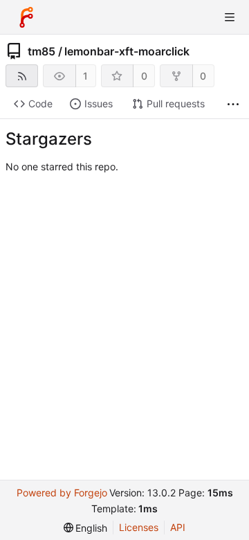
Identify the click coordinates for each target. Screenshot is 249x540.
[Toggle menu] (229, 17)
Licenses (138, 527)
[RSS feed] (22, 75)
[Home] (26, 17)
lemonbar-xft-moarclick (127, 51)
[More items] (233, 104)
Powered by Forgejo (62, 492)
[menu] (86, 528)
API (177, 527)
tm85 (41, 51)
